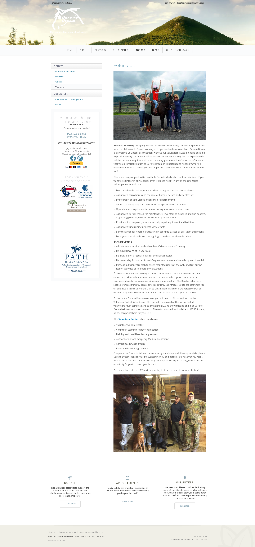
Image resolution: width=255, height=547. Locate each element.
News (155, 50)
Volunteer (60, 87)
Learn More (70, 504)
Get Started (120, 50)
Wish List (59, 76)
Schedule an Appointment (63, 536)
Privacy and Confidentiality (85, 536)
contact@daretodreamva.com (76, 142)
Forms (58, 104)
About (84, 50)
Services (100, 50)
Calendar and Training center (69, 99)
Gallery (58, 81)
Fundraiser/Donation (65, 71)
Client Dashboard (177, 50)
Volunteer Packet (128, 319)
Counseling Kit (61, 540)
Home (69, 50)
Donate (140, 50)
